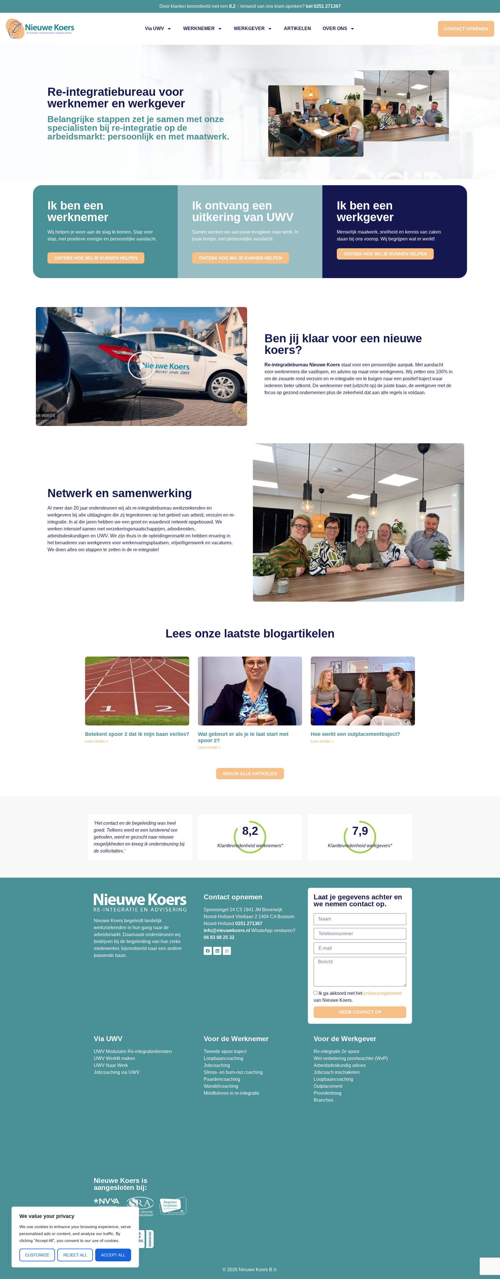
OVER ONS (335, 28)
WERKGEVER (249, 28)
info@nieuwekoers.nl (227, 930)
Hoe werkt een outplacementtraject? (355, 734)
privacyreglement (382, 993)
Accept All (113, 1255)
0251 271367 (248, 923)
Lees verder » (96, 741)
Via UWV (154, 28)
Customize (37, 1255)
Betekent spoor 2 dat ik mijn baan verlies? (137, 734)
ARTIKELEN (297, 28)
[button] (141, 366)
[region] (75, 1237)
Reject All (75, 1255)
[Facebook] (208, 951)
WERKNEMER (199, 28)
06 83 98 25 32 (220, 937)
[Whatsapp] (227, 951)
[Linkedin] (217, 951)
